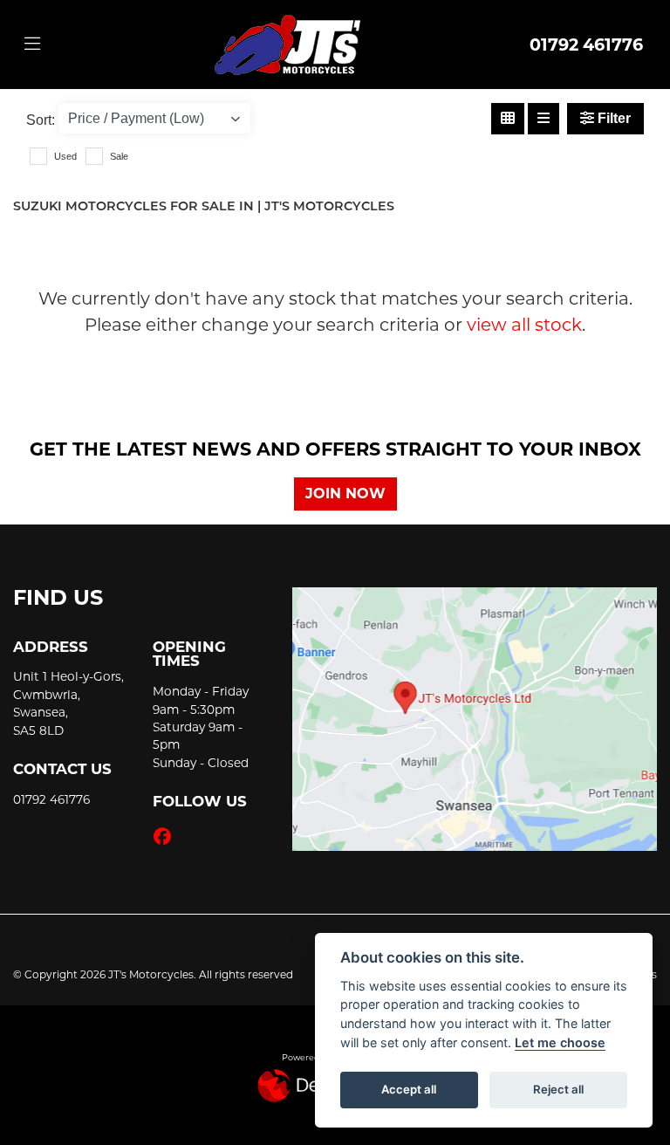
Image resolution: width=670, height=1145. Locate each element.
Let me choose (560, 1042)
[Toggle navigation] (32, 44)
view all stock (524, 324)
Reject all (558, 1089)
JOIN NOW (345, 493)
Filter (612, 118)
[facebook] (167, 837)
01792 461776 (586, 44)
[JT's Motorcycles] (287, 43)
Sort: (40, 120)
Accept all (408, 1089)
